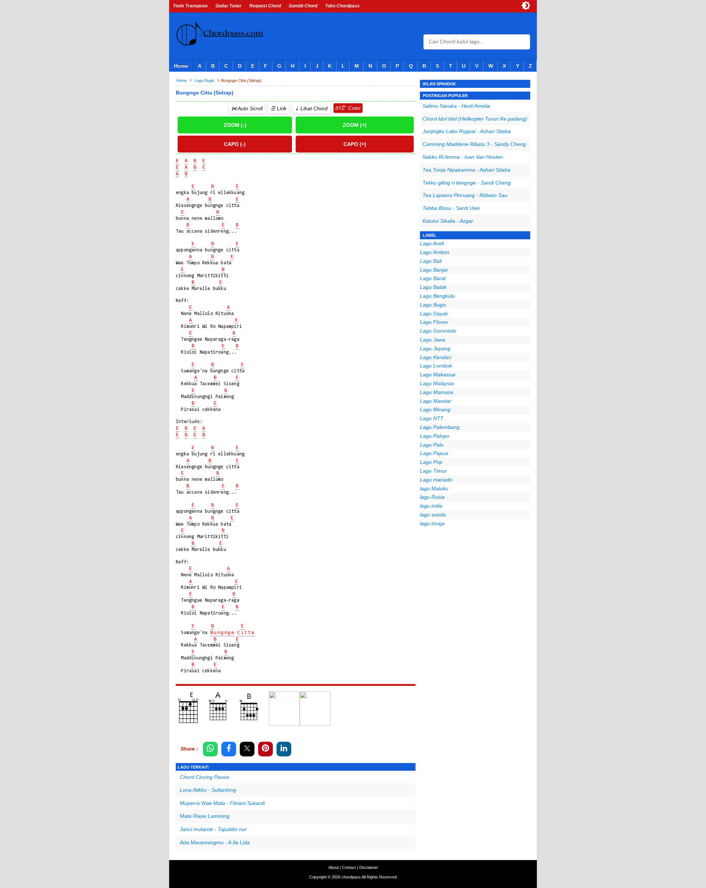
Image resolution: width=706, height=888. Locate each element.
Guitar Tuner (228, 5)
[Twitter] (247, 749)
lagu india (431, 506)
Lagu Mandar (435, 401)
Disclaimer (368, 867)
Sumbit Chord (303, 5)
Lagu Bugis (433, 305)
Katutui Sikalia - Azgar (447, 221)
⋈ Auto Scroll (247, 108)
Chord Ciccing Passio (204, 777)
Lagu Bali (431, 261)
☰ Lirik (278, 108)
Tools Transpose (190, 5)
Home (181, 66)
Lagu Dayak (434, 313)
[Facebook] (228, 749)
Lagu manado (436, 480)
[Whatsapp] (210, 749)
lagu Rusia (432, 497)
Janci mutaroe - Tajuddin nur (213, 829)
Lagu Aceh (432, 243)
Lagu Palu (431, 445)
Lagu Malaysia (437, 383)
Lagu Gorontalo (438, 331)
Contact (349, 867)
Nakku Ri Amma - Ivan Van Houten (462, 157)
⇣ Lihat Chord (311, 108)
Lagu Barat (433, 278)
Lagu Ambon (434, 252)
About (333, 867)
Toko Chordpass (342, 5)
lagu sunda (433, 515)
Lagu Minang (435, 409)
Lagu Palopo (434, 436)
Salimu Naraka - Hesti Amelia (456, 106)
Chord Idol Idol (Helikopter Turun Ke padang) (474, 119)
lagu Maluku (434, 488)
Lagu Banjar (434, 270)
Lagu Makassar (438, 374)
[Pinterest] (265, 749)
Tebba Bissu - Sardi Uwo (451, 208)
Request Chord (265, 5)
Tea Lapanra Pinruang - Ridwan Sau (464, 195)
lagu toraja (432, 523)
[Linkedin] (284, 749)
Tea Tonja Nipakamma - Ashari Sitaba (466, 170)
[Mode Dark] (525, 5)
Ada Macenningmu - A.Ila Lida (215, 842)
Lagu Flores (434, 322)
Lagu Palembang (440, 427)
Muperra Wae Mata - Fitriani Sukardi (222, 803)
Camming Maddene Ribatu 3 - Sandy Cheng (474, 144)
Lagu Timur (433, 471)
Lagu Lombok (436, 366)
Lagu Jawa (432, 340)
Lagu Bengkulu (437, 296)
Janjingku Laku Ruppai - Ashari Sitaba (466, 131)
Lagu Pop (431, 462)
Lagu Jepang (435, 348)
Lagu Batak (433, 287)
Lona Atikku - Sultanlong (208, 790)
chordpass (351, 877)
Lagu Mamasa (436, 392)
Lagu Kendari (435, 357)
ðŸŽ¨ (341, 108)
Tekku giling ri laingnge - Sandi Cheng (466, 183)
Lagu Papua (434, 453)
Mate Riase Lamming (204, 816)
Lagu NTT (431, 418)
